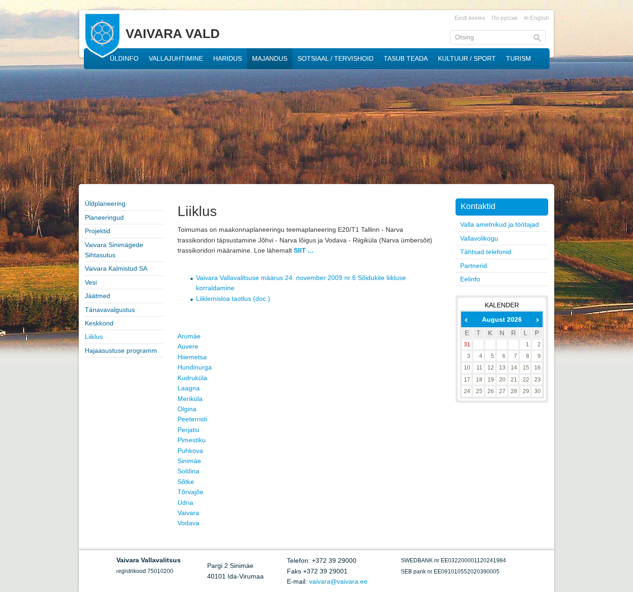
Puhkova (190, 450)
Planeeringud (104, 217)
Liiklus (94, 336)
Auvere (187, 346)
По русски (505, 18)
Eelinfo (470, 279)
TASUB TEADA (406, 58)
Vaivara (188, 512)
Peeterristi (192, 419)
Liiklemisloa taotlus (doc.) (233, 298)
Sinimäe (189, 461)
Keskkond (99, 323)
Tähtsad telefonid (485, 251)
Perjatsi (188, 429)
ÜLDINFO (124, 58)
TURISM (518, 58)
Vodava (188, 523)
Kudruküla (192, 378)
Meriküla (190, 398)
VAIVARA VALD (173, 33)
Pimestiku (191, 440)
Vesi (91, 282)
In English (536, 18)
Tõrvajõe (190, 492)
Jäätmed (97, 295)
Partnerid (473, 265)
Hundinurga (194, 367)
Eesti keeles (470, 18)
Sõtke (185, 481)
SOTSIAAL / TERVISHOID (335, 58)
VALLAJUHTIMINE (176, 58)
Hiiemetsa (192, 357)
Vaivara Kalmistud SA (116, 268)
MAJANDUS (269, 58)
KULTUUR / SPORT (467, 58)
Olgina (186, 409)
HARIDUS (227, 58)
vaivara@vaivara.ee (338, 581)
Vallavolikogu (479, 238)
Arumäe (189, 336)
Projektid (97, 231)
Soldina (188, 471)
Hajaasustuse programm (121, 350)
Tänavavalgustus (110, 309)
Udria (185, 502)
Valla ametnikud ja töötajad (499, 224)
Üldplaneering (105, 203)
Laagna (188, 388)
